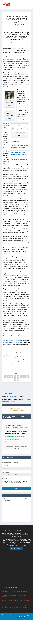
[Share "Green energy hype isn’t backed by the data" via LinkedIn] (21, 376)
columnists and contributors (10, 342)
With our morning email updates (10, 462)
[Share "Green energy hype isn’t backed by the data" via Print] (18, 379)
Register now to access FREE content (16, 442)
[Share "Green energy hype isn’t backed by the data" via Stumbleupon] (27, 376)
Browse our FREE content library (15, 436)
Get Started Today (16, 548)
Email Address (6, 472)
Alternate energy (16, 334)
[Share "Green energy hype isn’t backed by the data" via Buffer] (24, 376)
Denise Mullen (13, 25)
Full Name (5, 465)
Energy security (24, 334)
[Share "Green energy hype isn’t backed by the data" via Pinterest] (18, 376)
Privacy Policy (29, 616)
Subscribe (16, 488)
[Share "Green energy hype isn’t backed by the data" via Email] (14, 379)
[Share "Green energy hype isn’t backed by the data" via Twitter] (8, 376)
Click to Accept (21, 616)
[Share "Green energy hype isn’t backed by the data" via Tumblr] (14, 376)
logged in (11, 396)
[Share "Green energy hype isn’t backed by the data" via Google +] (11, 376)
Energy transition (15, 335)
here (16, 134)
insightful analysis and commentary (11, 354)
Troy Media (7, 348)
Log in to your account (12, 439)
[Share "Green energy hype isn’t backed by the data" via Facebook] (5, 376)
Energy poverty (7, 335)
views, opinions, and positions (13, 340)
